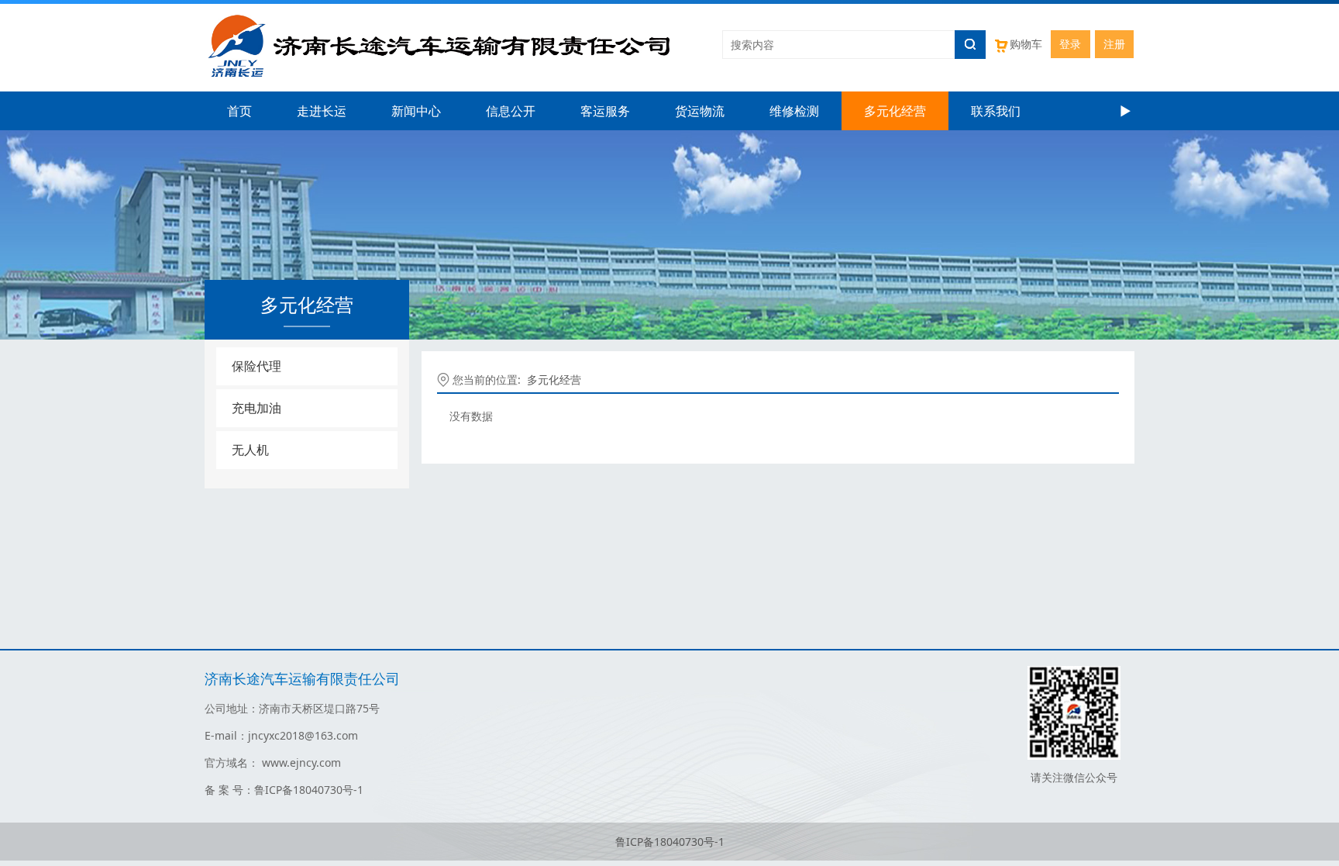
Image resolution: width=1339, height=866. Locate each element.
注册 (1114, 43)
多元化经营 (895, 110)
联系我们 (996, 110)
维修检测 (794, 110)
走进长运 (321, 110)
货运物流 (700, 110)
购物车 (1026, 43)
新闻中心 (416, 110)
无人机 (250, 449)
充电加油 (256, 407)
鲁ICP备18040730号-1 (670, 841)
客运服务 (605, 110)
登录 (1070, 43)
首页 (239, 110)
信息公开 (510, 110)
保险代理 (256, 365)
